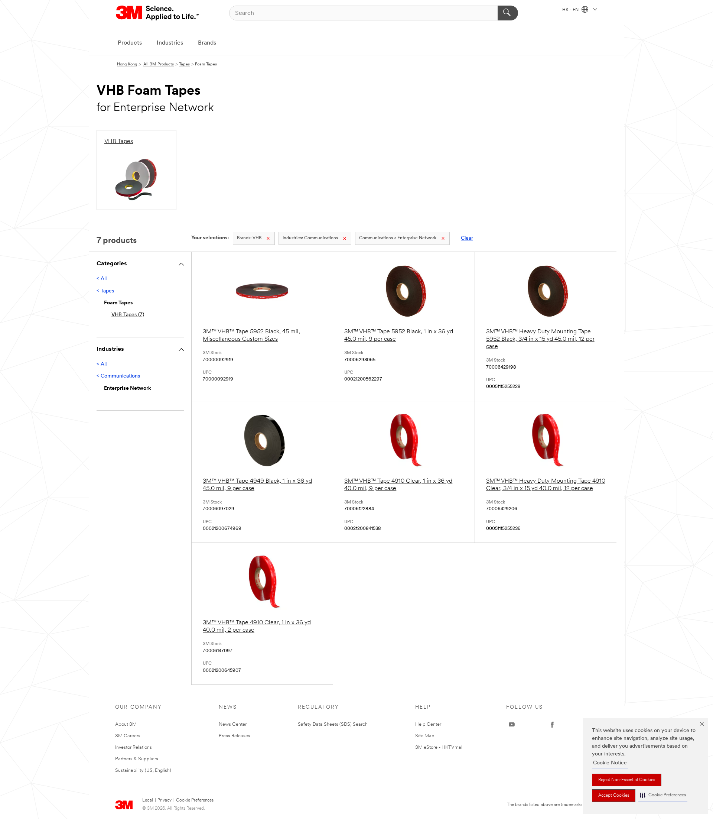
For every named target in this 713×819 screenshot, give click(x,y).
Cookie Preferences (195, 800)
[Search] (508, 13)
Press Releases (234, 736)
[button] (662, 795)
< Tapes (105, 291)
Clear (467, 238)
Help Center (428, 724)
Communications (310, 238)
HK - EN (571, 10)
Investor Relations (133, 747)
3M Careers (127, 736)
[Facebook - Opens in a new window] (552, 724)
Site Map (424, 736)
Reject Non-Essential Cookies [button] (626, 780)
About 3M (126, 724)
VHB (249, 238)
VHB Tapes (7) (127, 315)
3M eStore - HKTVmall (439, 747)
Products (130, 43)
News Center (233, 724)
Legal (147, 800)
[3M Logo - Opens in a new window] (158, 13)
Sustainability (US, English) (143, 770)
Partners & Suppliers (136, 759)
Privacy (164, 800)
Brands (207, 43)
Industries (170, 43)
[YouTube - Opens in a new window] (511, 724)
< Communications (118, 376)
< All (102, 279)
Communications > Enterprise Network (397, 238)
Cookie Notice (610, 763)
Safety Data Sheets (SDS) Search (333, 724)
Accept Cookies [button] (613, 795)
